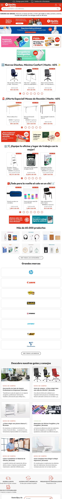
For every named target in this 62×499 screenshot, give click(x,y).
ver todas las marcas (31, 353)
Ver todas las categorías (30, 257)
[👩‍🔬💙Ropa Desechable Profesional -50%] (31, 30)
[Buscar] (58, 8)
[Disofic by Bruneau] (31, 21)
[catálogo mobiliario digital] (42, 220)
